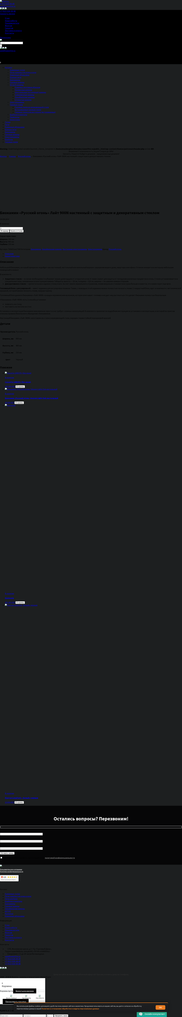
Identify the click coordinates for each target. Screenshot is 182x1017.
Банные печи (15, 77)
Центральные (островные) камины (30, 92)
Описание (9, 253)
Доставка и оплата (13, 30)
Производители (12, 23)
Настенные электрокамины (75, 249)
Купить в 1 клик (17, 231)
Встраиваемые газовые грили (28, 109)
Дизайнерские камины (25, 97)
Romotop (9, 913)
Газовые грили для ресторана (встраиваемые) (35, 112)
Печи (7, 124)
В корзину (4, 231)
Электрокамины (17, 102)
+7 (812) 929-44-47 (13, 959)
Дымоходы (14, 117)
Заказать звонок (7, 13)
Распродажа (5, 37)
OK (160, 1007)
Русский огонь (115, 249)
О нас (7, 18)
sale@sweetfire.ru (7, 6)
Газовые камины (17, 82)
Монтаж (8, 25)
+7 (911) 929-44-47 (13, 961)
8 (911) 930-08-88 (7, 3)
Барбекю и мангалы (18, 114)
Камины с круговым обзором (27, 87)
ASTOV (8, 911)
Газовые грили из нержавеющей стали (32, 107)
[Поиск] (1, 45)
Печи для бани (11, 898)
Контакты (9, 33)
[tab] (93, 253)
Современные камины (24, 94)
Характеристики (12, 256)
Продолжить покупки (15, 1001)
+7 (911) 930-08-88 (8, 11)
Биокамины (15, 80)
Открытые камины (23, 99)
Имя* (2, 831)
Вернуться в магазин (25, 991)
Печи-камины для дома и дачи (23, 72)
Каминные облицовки (19, 75)
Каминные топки (17, 70)
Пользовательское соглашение (11, 869)
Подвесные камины (23, 90)
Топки (7, 122)
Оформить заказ (61, 1016)
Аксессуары (15, 119)
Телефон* (4, 838)
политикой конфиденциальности (60, 857)
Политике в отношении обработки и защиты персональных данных (70, 1009)
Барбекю (9, 139)
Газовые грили (16, 104)
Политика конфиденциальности (11, 872)
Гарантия (9, 28)
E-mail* (3, 846)
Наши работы (11, 20)
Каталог (8, 67)
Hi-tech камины (17, 85)
